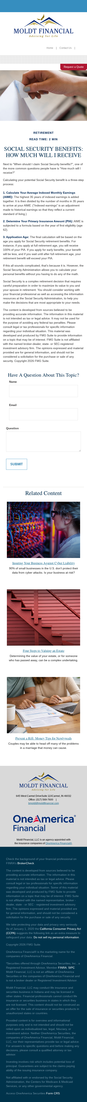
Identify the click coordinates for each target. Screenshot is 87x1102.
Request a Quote (74, 66)
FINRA (62, 967)
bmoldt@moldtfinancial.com (43, 803)
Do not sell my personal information (56, 937)
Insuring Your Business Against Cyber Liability (43, 563)
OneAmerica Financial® (59, 843)
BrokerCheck (25, 863)
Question (12, 428)
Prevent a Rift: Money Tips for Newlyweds (43, 738)
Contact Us (65, 48)
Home (50, 48)
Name (13, 381)
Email (13, 405)
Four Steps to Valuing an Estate (43, 650)
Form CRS (53, 1093)
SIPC (71, 967)
